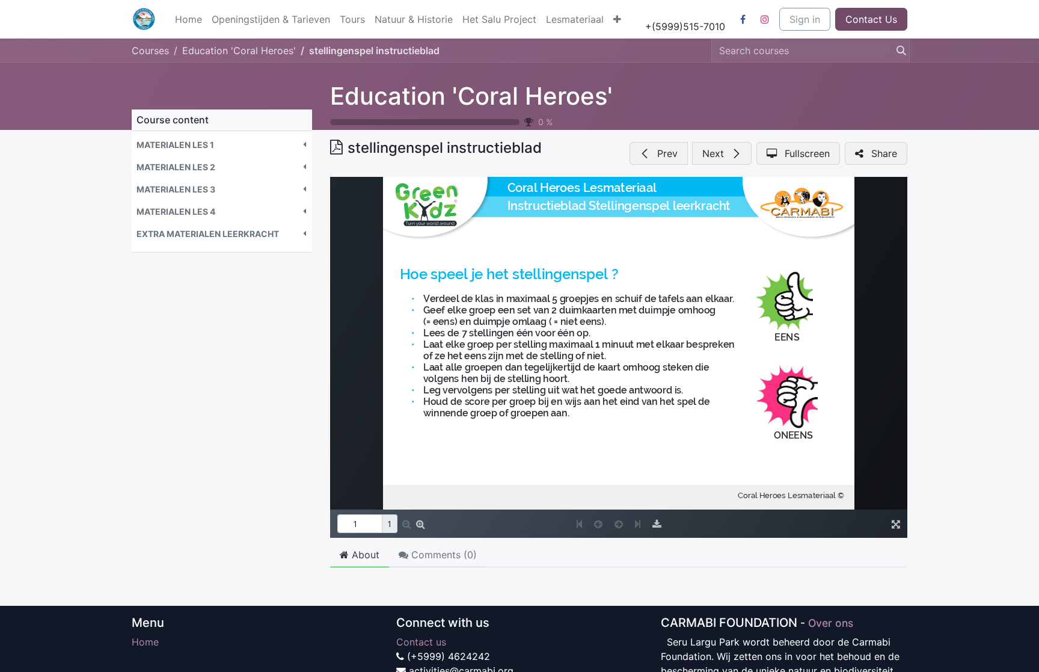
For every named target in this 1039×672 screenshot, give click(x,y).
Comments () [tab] (442, 555)
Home (145, 642)
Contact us (421, 642)
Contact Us (871, 19)
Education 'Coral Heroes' (471, 96)
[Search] (897, 50)
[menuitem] (188, 19)
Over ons (830, 623)
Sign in (804, 19)
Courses (150, 51)
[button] (222, 144)
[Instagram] (764, 19)
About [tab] (364, 555)
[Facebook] (742, 19)
